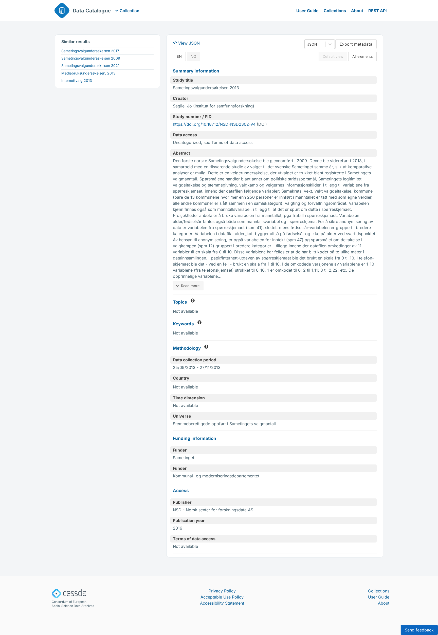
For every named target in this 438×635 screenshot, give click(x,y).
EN (179, 56)
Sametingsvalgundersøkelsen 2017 (90, 51)
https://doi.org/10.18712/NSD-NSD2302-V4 (214, 124)
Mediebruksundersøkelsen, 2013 (88, 73)
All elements (362, 56)
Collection (129, 10)
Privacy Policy (222, 590)
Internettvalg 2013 (76, 80)
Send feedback (419, 629)
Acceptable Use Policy (222, 597)
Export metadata (356, 44)
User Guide (307, 10)
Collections (335, 10)
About (357, 10)
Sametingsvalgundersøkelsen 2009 (90, 58)
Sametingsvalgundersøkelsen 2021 (90, 65)
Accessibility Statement (222, 603)
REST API (377, 10)
